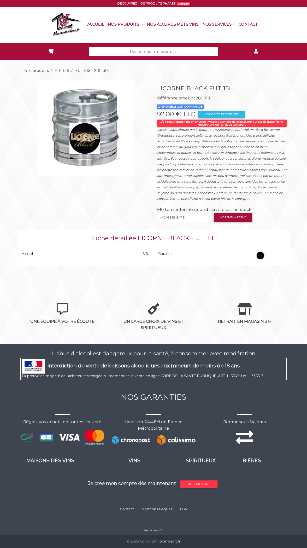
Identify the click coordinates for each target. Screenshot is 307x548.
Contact (249, 24)
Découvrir (183, 3)
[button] (30, 128)
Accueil (96, 24)
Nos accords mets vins (174, 24)
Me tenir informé (233, 217)
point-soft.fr (169, 541)
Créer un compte (199, 484)
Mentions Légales (157, 509)
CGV (183, 509)
